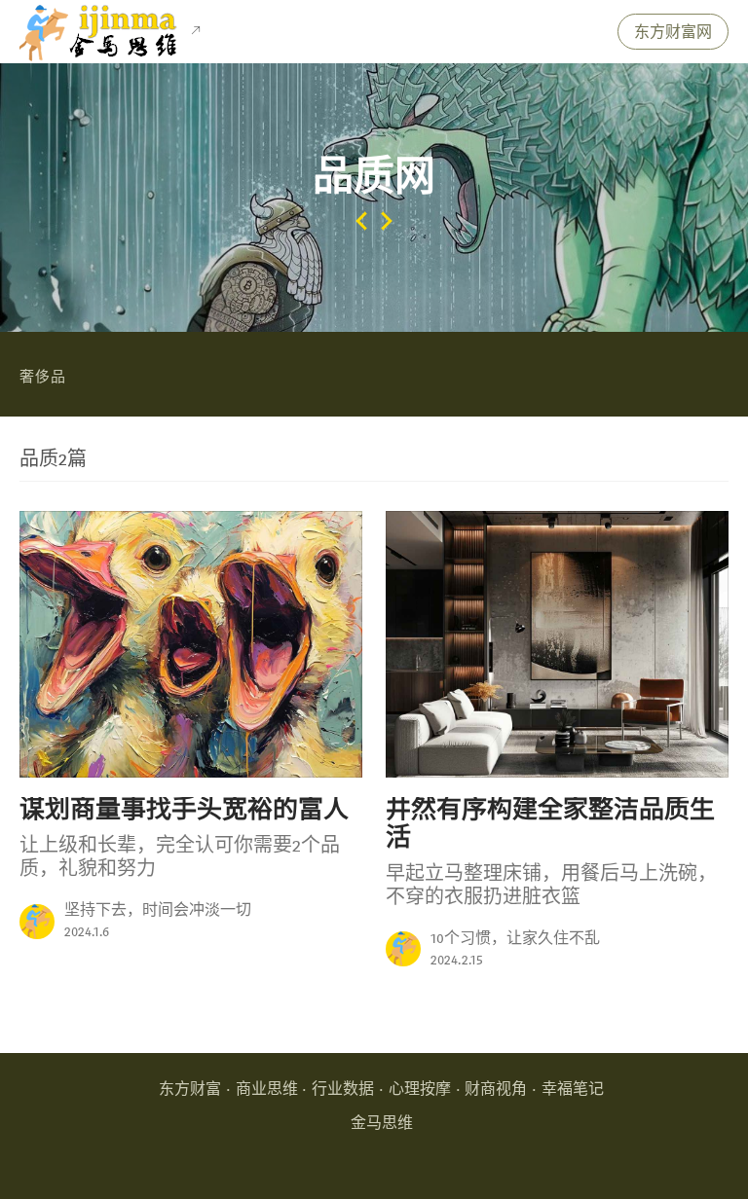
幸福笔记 (573, 1089)
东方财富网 (673, 32)
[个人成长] (403, 948)
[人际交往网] (386, 219)
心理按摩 (420, 1089)
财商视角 (496, 1089)
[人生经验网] (361, 219)
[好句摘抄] (37, 921)
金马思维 (382, 1123)
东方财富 (190, 1089)
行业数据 (343, 1089)
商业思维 (267, 1089)
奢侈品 (42, 377)
